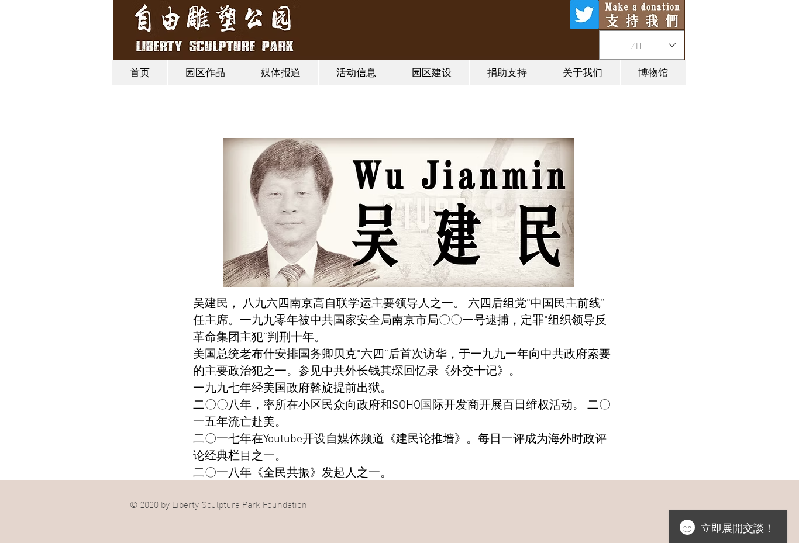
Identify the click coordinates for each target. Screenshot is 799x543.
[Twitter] (584, 14)
